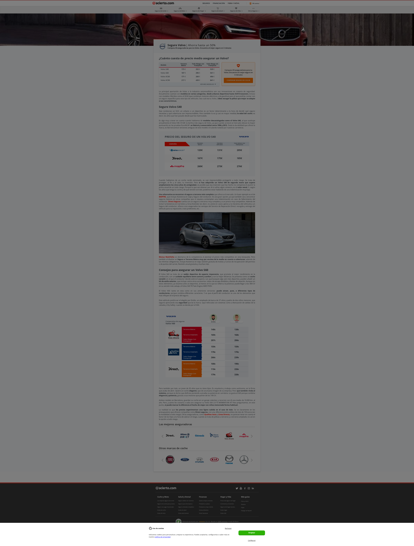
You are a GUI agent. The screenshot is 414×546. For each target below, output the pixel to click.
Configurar (252, 540)
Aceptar (251, 532)
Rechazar (228, 528)
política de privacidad (162, 537)
